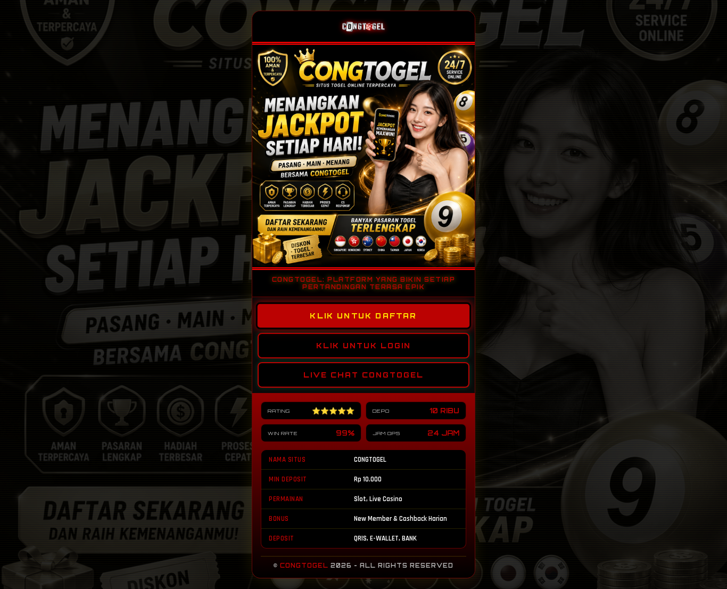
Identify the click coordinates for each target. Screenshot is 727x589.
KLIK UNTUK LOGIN (363, 345)
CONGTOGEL (304, 565)
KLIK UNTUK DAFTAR (363, 316)
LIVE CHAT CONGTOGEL (363, 375)
